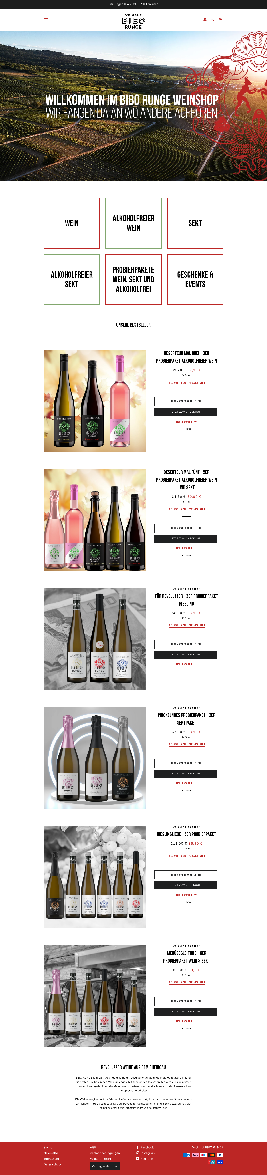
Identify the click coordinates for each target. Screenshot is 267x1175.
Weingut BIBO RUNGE (207, 1147)
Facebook (147, 1147)
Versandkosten (197, 383)
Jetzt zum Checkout (186, 412)
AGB (93, 1147)
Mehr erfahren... (185, 422)
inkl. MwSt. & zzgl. (179, 383)
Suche (48, 1147)
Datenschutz (52, 1164)
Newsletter (51, 1153)
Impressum (51, 1159)
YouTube (146, 1159)
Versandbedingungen (105, 1153)
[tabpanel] (133, 106)
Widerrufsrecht (100, 1159)
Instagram (147, 1153)
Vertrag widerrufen (105, 1166)
